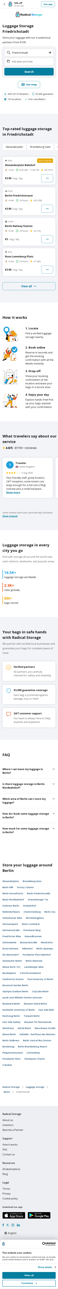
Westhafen (47, 942)
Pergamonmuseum (12, 1052)
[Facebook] (3, 1225)
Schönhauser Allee (12, 917)
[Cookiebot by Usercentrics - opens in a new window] (42, 1244)
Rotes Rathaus (10, 948)
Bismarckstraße (28, 942)
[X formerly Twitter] (7, 1225)
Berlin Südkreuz (10, 1040)
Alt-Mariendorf (10, 954)
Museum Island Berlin (35, 1003)
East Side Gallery (11, 1022)
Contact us (8, 1154)
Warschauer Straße (45, 1028)
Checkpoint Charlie (34, 1058)
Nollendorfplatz (11, 911)
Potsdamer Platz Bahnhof (37, 954)
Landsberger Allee (33, 966)
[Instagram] (12, 1225)
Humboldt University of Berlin (18, 1009)
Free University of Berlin (40, 979)
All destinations (11, 1169)
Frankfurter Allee (11, 936)
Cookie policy (10, 1198)
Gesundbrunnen (33, 936)
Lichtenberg (33, 1052)
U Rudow (7, 1064)
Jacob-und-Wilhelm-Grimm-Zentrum (22, 997)
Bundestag (8, 1046)
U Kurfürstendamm (30, 973)
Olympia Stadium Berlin (15, 991)
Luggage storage (35, 1086)
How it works (10, 1144)
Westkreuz (8, 1028)
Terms (6, 1188)
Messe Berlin (9, 1034)
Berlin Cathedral (31, 924)
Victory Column (25, 887)
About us (7, 1120)
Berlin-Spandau (44, 948)
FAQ (4, 1149)
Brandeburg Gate (32, 881)
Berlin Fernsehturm (12, 893)
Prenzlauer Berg (32, 930)
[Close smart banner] (4, 4)
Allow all (29, 1275)
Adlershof (27, 948)
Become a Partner (12, 1130)
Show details (45, 1267)
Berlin (7, 1091)
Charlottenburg (32, 911)
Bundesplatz (9, 973)
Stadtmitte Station (13, 979)
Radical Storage (11, 1086)
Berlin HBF (7, 887)
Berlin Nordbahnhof (13, 899)
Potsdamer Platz (11, 1058)
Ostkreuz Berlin (10, 905)
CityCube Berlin (40, 991)
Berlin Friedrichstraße (38, 893)
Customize (27, 1283)
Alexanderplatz (10, 881)
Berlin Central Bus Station (37, 1040)
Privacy (6, 1193)
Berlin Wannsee (34, 960)
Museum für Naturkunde (37, 1022)
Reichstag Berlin (11, 1015)
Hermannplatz (10, 924)
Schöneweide (9, 942)
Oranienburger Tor (38, 899)
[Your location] (49, 52)
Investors (7, 1125)
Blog (5, 1174)
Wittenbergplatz (35, 917)
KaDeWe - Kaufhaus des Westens (37, 1034)
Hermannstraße (11, 930)
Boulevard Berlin (11, 1003)
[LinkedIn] (18, 1225)
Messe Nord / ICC (11, 966)
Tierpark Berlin (32, 1015)
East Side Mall (46, 1009)
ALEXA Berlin (24, 1028)
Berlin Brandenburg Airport (32, 1046)
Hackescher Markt (12, 960)
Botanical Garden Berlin (15, 985)
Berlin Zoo (49, 911)
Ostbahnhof (29, 905)
